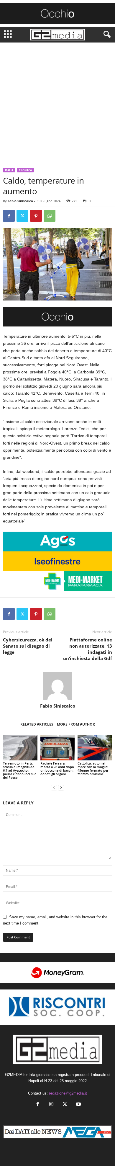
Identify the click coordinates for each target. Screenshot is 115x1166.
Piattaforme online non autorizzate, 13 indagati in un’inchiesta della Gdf (87, 649)
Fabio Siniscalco (20, 201)
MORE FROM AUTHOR (76, 724)
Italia (9, 170)
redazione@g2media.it (68, 1093)
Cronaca (25, 170)
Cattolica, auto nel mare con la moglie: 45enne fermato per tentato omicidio (93, 768)
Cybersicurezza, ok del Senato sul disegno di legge (27, 646)
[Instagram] (51, 1105)
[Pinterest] (36, 216)
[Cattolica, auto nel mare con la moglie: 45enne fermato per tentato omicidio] (95, 747)
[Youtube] (78, 1105)
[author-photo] (57, 686)
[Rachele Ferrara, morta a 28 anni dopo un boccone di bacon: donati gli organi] (57, 747)
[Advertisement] (57, 103)
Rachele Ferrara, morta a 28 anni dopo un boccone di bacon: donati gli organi (57, 768)
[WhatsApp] (49, 216)
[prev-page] (54, 787)
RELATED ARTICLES (36, 724)
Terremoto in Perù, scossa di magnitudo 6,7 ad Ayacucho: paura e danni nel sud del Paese (20, 770)
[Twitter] (22, 216)
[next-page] (61, 787)
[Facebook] (9, 216)
